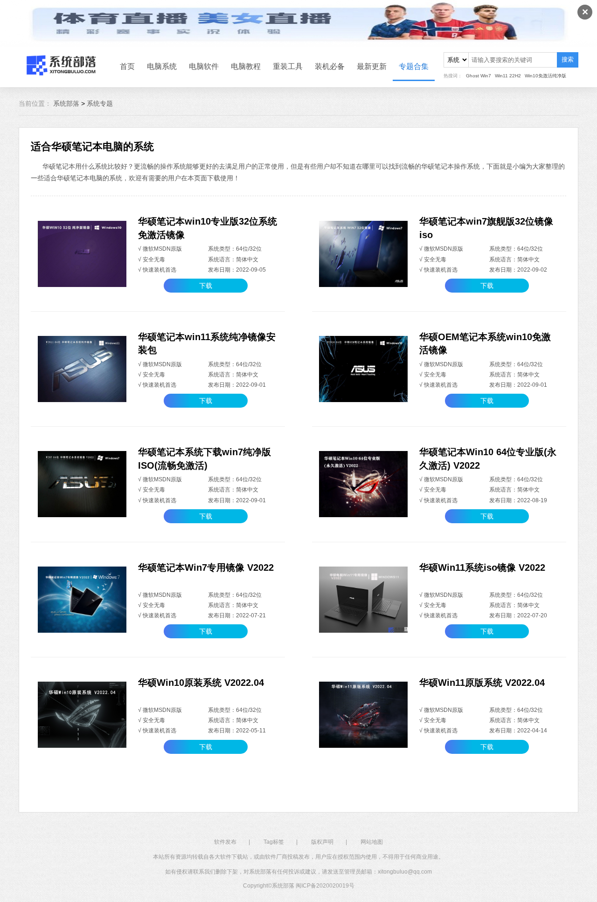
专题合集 (414, 66)
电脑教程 (246, 66)
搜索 (568, 59)
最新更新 (372, 66)
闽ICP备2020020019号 (325, 885)
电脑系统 (162, 66)
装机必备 (330, 66)
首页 (127, 66)
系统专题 (100, 103)
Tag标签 (274, 842)
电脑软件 (204, 66)
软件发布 (225, 842)
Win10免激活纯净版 (545, 75)
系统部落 (66, 103)
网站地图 (372, 842)
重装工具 (288, 66)
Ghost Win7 (478, 75)
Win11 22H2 (508, 75)
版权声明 (322, 842)
